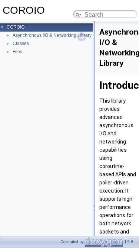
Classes (21, 43)
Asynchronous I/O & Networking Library (52, 35)
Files (17, 51)
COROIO (15, 27)
